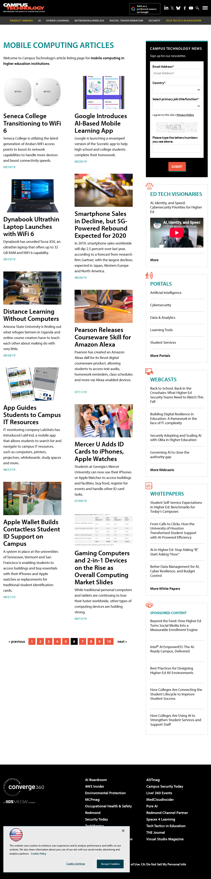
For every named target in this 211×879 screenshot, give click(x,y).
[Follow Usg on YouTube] (191, 8)
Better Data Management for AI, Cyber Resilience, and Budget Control (174, 571)
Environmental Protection (105, 793)
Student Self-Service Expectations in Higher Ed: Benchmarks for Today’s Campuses (176, 507)
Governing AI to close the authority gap (169, 454)
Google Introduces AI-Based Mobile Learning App (101, 123)
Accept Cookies (110, 863)
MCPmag (92, 799)
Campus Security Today (164, 786)
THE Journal (155, 832)
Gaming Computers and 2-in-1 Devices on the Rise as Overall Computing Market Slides (102, 567)
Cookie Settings (75, 863)
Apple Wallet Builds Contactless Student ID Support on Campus (31, 533)
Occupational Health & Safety (108, 806)
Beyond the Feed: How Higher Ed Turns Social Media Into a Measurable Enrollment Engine (175, 625)
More (154, 259)
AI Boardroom (96, 779)
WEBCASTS (163, 379)
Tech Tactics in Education (165, 825)
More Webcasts (162, 469)
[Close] (123, 830)
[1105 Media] (23, 824)
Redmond (92, 812)
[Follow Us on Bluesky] (178, 8)
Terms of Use (131, 864)
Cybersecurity (160, 305)
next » (122, 641)
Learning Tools (161, 329)
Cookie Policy (38, 853)
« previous (17, 641)
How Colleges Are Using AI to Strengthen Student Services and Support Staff (175, 720)
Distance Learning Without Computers (31, 314)
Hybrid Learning (57, 20)
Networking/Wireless (89, 20)
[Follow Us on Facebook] (185, 8)
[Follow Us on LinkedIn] (166, 8)
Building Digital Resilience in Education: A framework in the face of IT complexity (173, 418)
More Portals (160, 355)
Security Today (96, 819)
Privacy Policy (185, 115)
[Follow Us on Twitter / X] (172, 8)
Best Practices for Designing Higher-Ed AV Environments (171, 670)
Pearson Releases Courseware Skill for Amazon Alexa (103, 336)
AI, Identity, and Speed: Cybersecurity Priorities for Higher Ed (176, 207)
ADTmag (153, 779)
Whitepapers (167, 493)
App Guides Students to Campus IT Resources (32, 414)
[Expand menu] (205, 8)
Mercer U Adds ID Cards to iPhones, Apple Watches (99, 451)
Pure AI (152, 806)
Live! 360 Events (159, 793)
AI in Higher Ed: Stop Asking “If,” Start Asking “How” (174, 552)
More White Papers (165, 588)
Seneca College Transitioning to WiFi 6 (32, 123)
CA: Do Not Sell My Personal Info (163, 864)
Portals (161, 283)
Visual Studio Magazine (165, 839)
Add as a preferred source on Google (147, 9)
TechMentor (94, 825)
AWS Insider (94, 786)
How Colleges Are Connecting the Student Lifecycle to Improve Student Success (176, 694)
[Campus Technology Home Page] (24, 7)
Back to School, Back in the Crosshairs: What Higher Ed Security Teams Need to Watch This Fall (176, 395)
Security (155, 20)
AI (39, 20)
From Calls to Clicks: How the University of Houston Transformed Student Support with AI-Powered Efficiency (173, 531)
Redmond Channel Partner (167, 812)
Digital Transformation (126, 20)
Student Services (163, 342)
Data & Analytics (162, 317)
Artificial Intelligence (166, 292)
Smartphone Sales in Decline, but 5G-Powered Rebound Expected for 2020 (101, 224)
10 (109, 641)
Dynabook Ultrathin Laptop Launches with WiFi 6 (31, 226)
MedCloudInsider (160, 799)
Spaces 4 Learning (160, 819)
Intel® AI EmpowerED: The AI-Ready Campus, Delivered (172, 649)
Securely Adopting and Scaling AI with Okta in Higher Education (175, 437)
